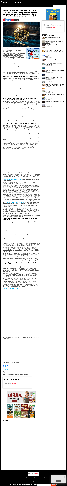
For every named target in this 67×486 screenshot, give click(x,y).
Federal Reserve (32, 371)
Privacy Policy (33, 482)
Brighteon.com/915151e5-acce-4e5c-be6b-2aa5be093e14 (12, 313)
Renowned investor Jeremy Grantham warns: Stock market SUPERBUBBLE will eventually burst (53, 67)
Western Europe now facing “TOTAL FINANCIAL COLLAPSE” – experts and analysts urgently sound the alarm (54, 74)
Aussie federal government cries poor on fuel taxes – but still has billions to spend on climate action (54, 98)
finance (36, 371)
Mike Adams (9, 18)
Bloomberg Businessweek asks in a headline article (12, 179)
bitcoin (9, 371)
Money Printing (5, 372)
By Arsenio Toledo (51, 42)
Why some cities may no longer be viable (51, 44)
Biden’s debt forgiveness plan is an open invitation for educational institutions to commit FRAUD (53, 38)
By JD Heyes (50, 57)
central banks (13, 371)
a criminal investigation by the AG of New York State (15, 202)
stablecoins (12, 372)
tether (15, 372)
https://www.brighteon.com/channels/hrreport (11, 364)
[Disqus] (21, 433)
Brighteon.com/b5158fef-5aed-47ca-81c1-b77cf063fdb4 (12, 288)
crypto (17, 371)
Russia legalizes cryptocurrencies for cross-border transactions (54, 88)
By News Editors (51, 45)
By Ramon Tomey (51, 72)
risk (8, 372)
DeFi (24, 371)
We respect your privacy (29, 477)
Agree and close (58, 480)
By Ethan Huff (50, 53)
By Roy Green (50, 86)
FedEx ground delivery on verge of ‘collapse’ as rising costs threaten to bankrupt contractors (54, 78)
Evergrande (27, 371)
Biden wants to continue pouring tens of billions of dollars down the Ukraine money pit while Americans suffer (54, 102)
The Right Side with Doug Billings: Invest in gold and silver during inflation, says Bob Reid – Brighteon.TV (54, 95)
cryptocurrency (20, 371)
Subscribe (53, 484)
